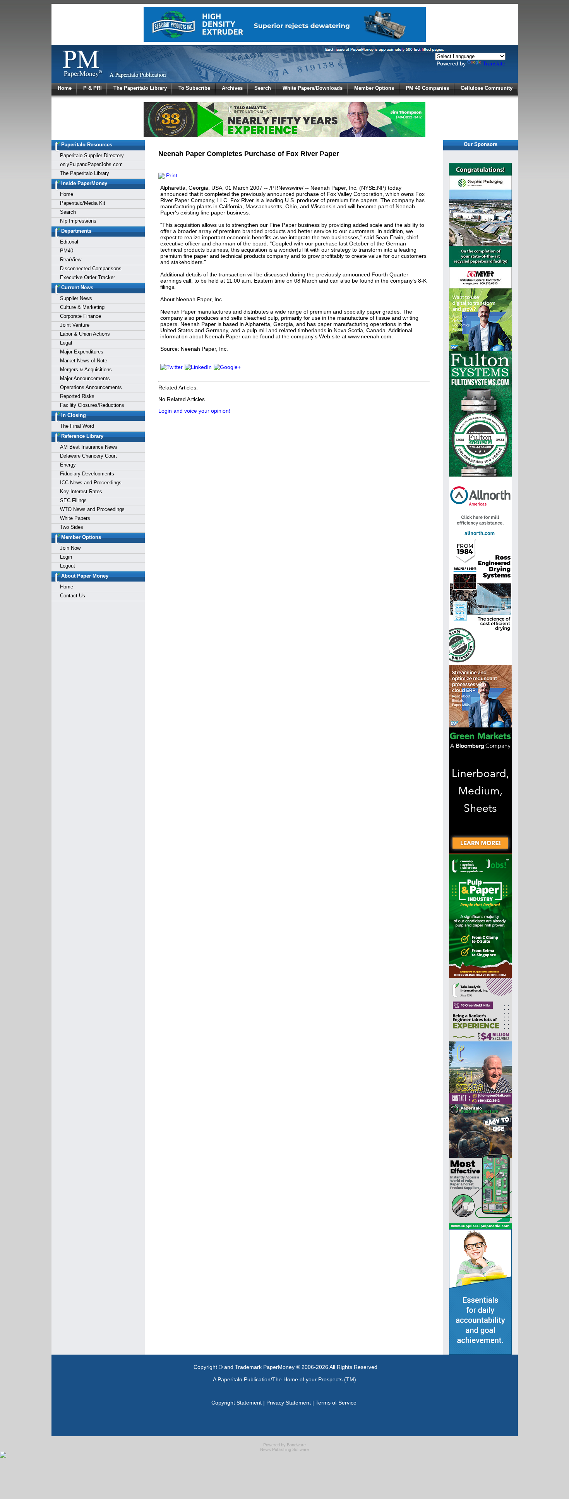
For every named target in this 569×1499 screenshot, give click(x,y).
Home (65, 88)
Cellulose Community (486, 88)
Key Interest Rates (81, 491)
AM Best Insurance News (88, 447)
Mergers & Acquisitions (86, 369)
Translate (494, 63)
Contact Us (72, 596)
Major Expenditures (81, 352)
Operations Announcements (91, 387)
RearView (70, 259)
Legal (66, 343)
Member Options (374, 88)
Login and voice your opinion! (194, 411)
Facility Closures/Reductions (92, 405)
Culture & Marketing (82, 307)
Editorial (69, 242)
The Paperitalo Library (140, 88)
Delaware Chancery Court (88, 456)
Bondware (296, 1444)
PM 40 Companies (427, 88)
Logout (67, 566)
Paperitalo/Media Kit (82, 203)
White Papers (75, 518)
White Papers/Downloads (313, 88)
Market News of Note (83, 361)
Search (262, 88)
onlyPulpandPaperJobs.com (91, 164)
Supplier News (76, 298)
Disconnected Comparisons (91, 268)
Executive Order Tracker (87, 277)
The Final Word (77, 426)
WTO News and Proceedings (92, 509)
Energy (68, 465)
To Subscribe (194, 88)
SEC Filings (73, 500)
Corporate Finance (80, 316)
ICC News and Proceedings (91, 482)
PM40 (66, 251)
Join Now (70, 548)
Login (66, 557)
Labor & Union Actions (85, 334)
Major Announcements (85, 378)
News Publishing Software (284, 1449)
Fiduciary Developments (87, 474)
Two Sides (71, 527)
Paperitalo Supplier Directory (92, 155)
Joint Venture (74, 325)
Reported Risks (77, 396)
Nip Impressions (78, 221)
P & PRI (92, 88)
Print (171, 175)
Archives (232, 88)
